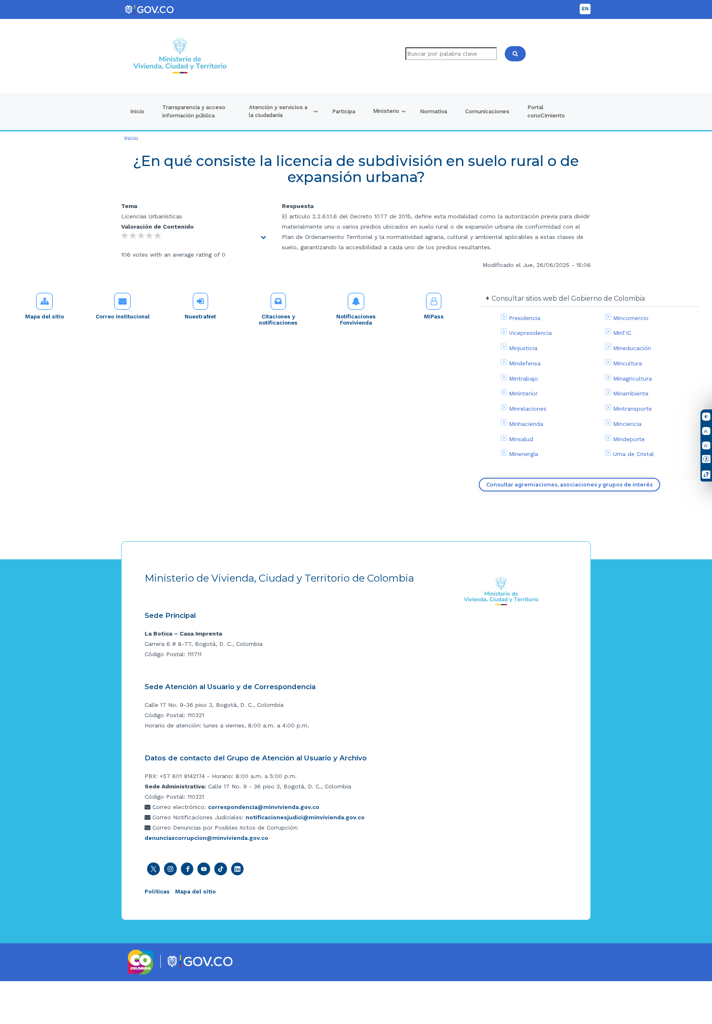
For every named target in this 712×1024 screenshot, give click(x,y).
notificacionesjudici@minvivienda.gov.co (305, 817)
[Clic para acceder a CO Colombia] (140, 961)
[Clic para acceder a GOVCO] (199, 961)
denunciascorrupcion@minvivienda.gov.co (206, 838)
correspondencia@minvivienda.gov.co (263, 807)
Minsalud (521, 439)
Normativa (433, 111)
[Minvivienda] (501, 590)
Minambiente (631, 393)
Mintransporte (632, 408)
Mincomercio (631, 318)
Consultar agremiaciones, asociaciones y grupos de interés (569, 485)
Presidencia (524, 318)
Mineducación (632, 348)
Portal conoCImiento (546, 111)
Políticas (157, 891)
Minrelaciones (527, 408)
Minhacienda (526, 424)
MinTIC (622, 333)
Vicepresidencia (530, 333)
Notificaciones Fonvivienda (356, 319)
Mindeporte (629, 439)
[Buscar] (515, 53)
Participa (343, 111)
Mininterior (523, 393)
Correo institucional (123, 316)
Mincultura (627, 363)
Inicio (137, 111)
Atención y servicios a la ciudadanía (278, 111)
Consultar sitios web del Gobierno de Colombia (568, 298)
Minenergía (523, 454)
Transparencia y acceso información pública (193, 111)
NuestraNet (200, 316)
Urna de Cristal (633, 454)
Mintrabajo (523, 378)
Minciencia (627, 424)
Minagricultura (632, 378)
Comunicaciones (487, 111)
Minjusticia (523, 348)
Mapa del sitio (44, 316)
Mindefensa (525, 363)
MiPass (434, 316)
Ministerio (386, 111)
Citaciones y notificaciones (278, 319)
